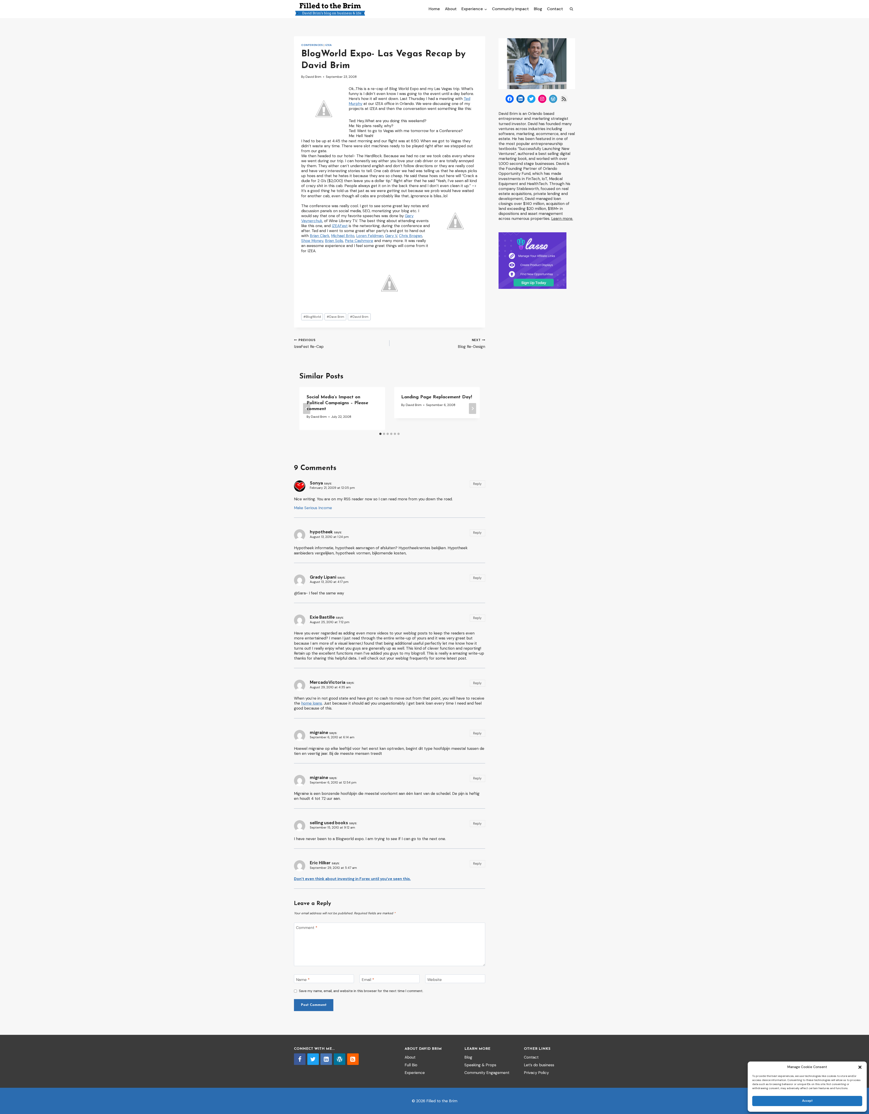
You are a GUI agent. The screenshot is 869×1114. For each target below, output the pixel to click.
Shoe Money (312, 240)
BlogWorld (312, 317)
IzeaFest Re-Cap (309, 343)
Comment (306, 927)
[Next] (472, 408)
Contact (555, 9)
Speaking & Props (480, 1064)
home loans (311, 703)
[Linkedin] (326, 1059)
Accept (807, 1101)
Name (303, 979)
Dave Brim (335, 317)
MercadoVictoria (327, 682)
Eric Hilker (320, 863)
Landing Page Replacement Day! (436, 397)
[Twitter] (313, 1059)
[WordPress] (339, 1059)
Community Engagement (486, 1072)
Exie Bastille (322, 617)
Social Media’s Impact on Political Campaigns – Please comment (337, 403)
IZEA (328, 45)
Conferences (312, 45)
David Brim (313, 77)
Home (434, 9)
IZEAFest (340, 225)
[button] (860, 1067)
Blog (538, 9)
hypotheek (321, 532)
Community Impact (510, 9)
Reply (477, 484)
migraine (319, 732)
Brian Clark (319, 235)
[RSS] (353, 1059)
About (451, 9)
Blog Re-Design (471, 343)
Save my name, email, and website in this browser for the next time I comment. (361, 991)
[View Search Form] (571, 9)
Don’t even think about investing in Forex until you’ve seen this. (352, 878)
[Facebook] (300, 1059)
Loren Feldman (369, 235)
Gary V (391, 235)
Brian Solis (334, 240)
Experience (415, 1072)
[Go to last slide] (306, 408)
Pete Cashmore (359, 240)
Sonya (316, 483)
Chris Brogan (410, 235)
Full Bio (411, 1064)
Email (368, 979)
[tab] (380, 434)
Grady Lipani (323, 577)
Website (434, 979)
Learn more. (562, 218)
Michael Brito (342, 235)
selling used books (329, 823)
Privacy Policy (536, 1072)
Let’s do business (539, 1064)
